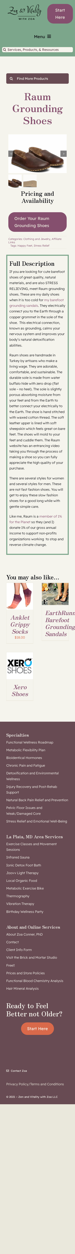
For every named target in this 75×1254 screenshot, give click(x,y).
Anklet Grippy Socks (20, 624)
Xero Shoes (19, 690)
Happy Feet (25, 245)
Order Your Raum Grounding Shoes (31, 222)
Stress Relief (41, 245)
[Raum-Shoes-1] (37, 153)
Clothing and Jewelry (36, 239)
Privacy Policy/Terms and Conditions (35, 1084)
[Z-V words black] (24, 3)
